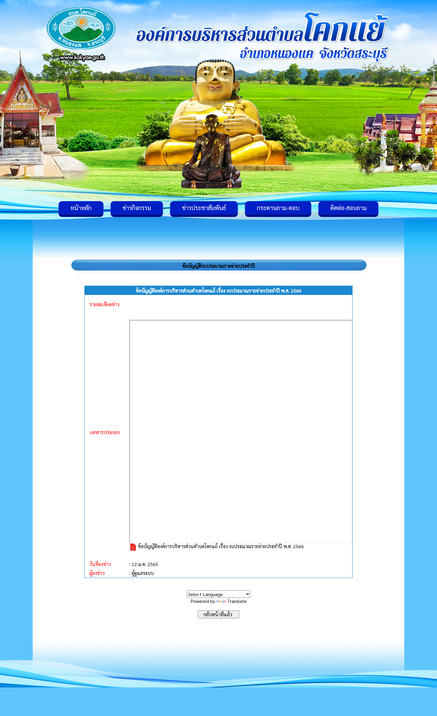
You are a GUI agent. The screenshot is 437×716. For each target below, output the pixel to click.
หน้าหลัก (81, 208)
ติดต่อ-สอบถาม (348, 208)
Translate (237, 601)
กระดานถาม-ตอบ (278, 208)
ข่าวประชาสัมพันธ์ (204, 208)
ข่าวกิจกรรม (136, 208)
